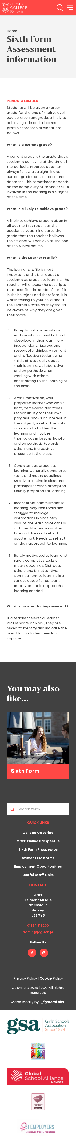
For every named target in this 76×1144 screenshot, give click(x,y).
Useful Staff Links (38, 875)
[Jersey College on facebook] (32, 953)
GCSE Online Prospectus (38, 841)
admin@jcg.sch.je (38, 932)
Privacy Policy (25, 978)
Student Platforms (38, 858)
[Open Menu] (70, 7)
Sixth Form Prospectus (38, 849)
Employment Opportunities (38, 866)
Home (12, 31)
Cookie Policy (51, 978)
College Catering (38, 832)
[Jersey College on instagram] (44, 953)
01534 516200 (38, 925)
